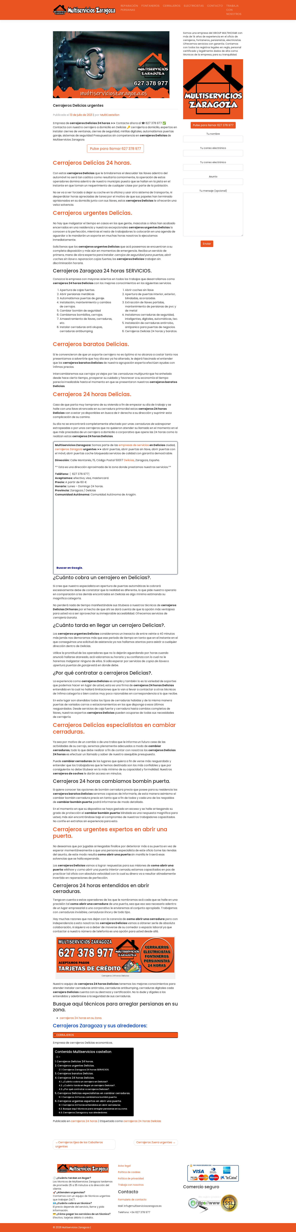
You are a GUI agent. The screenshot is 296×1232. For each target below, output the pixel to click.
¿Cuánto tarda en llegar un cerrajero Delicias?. (89, 1085)
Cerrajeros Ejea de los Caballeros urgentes (79, 1144)
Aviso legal (124, 1165)
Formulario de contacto (132, 1199)
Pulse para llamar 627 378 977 (115, 148)
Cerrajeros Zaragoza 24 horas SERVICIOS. (85, 1069)
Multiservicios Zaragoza (75, 1227)
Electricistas (194, 6)
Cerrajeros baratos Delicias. (75, 1073)
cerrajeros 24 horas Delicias (142, 1121)
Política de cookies (129, 1172)
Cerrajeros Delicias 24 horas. (75, 1061)
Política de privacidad (131, 1178)
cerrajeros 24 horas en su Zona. (81, 1018)
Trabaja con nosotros (233, 10)
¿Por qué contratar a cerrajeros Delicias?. (86, 1089)
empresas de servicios (134, 445)
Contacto (215, 6)
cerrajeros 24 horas (84, 1121)
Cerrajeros (171, 6)
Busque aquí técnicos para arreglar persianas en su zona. (95, 1108)
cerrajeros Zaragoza (68, 449)
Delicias (129, 460)
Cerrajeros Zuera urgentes (154, 1142)
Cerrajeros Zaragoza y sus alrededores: (85, 1112)
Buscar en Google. (69, 568)
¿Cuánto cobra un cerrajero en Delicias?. (85, 1081)
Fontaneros (150, 6)
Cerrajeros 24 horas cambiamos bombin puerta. (89, 1097)
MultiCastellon (109, 115)
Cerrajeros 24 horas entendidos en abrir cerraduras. (91, 1105)
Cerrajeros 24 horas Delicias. (76, 1077)
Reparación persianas (129, 8)
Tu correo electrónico (213, 148)
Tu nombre (213, 134)
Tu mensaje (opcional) (213, 190)
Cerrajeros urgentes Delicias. (75, 1065)
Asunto (213, 176)
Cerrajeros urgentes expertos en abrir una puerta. (89, 1101)
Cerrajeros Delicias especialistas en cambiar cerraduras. (93, 1093)
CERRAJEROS (65, 1035)
